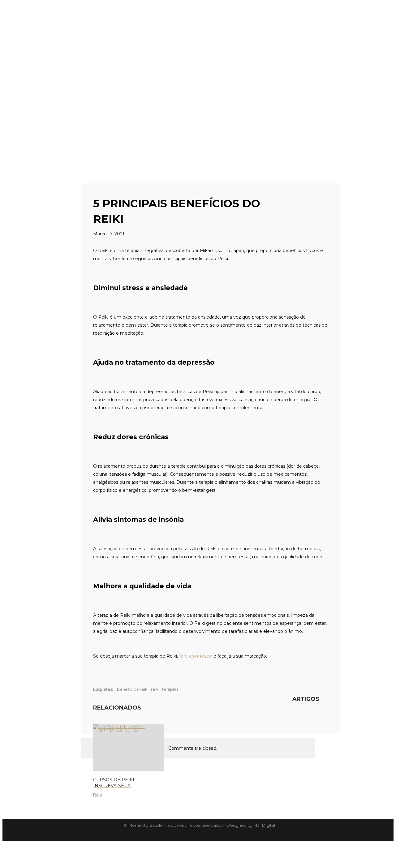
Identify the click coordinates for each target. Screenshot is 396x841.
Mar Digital (264, 825)
